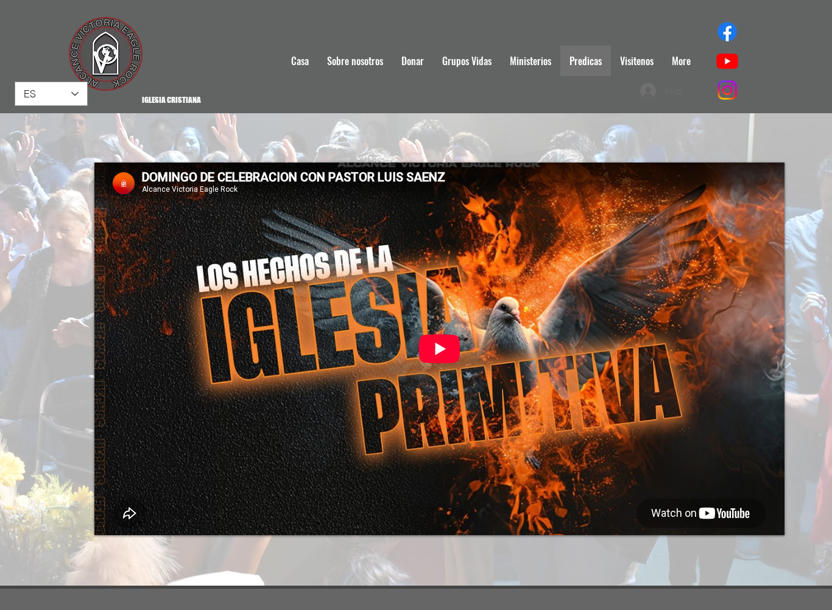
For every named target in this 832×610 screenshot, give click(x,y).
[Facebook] (727, 31)
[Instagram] (727, 90)
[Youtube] (727, 61)
